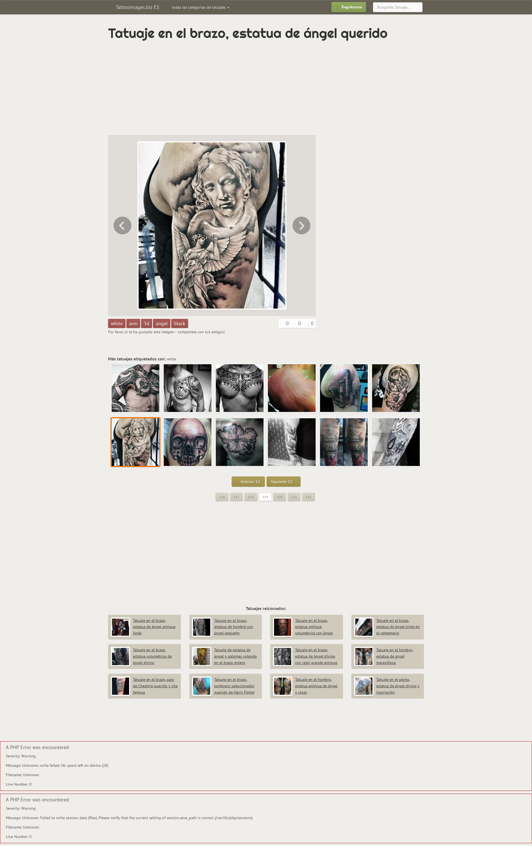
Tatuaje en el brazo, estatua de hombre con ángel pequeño (233, 627)
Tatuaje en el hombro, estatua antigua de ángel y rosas (316, 686)
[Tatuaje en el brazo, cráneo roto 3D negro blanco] (302, 225)
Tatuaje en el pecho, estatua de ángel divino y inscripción (398, 686)
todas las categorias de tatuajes (199, 7)
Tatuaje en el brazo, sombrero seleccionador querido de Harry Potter (234, 686)
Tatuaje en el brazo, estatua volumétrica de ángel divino (152, 656)
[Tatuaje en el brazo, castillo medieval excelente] (344, 388)
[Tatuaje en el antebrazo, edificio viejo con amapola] (344, 442)
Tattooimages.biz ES (136, 7)
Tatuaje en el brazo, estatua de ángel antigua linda (154, 627)
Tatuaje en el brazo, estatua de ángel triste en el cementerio (398, 627)
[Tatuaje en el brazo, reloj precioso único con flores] (122, 225)
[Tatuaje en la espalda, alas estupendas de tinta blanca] (292, 388)
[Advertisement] (242, 88)
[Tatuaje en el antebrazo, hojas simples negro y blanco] (292, 442)
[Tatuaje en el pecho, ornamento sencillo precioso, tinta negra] (240, 388)
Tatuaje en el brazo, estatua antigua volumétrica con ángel (314, 627)
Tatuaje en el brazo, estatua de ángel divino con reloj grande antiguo (316, 656)
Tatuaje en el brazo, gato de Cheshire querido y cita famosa (155, 686)
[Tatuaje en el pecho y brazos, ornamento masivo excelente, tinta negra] (136, 388)
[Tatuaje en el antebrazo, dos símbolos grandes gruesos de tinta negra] (396, 442)
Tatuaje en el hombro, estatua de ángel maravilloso (394, 656)
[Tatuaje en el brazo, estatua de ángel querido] (136, 442)
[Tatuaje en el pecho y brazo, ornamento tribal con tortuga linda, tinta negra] (188, 388)
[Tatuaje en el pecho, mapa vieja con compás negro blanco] (240, 442)
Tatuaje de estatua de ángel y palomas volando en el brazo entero (235, 656)
